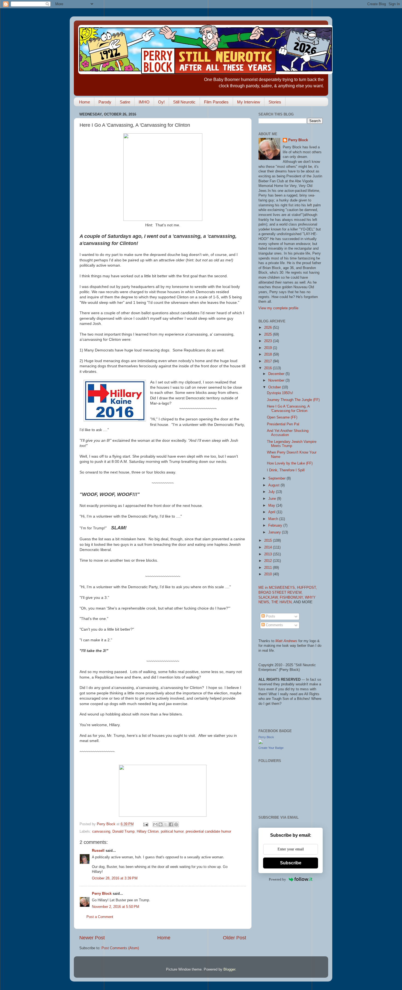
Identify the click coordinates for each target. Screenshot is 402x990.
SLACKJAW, (269, 597)
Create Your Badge (271, 747)
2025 (268, 334)
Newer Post (92, 937)
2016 (268, 368)
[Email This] (155, 824)
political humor (172, 831)
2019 (268, 348)
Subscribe (290, 863)
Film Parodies (216, 102)
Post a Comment (99, 917)
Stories (275, 102)
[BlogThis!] (160, 824)
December (277, 374)
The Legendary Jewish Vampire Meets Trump (291, 444)
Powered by (277, 879)
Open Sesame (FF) (282, 417)
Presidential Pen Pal (283, 424)
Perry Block (102, 894)
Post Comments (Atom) (120, 948)
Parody (104, 102)
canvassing (101, 831)
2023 (268, 341)
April (272, 512)
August (274, 485)
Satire (125, 102)
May (272, 505)
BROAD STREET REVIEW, (280, 592)
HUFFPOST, (307, 588)
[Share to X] (165, 824)
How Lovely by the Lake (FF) (290, 463)
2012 (268, 561)
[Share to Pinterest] (176, 824)
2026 (268, 328)
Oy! (161, 102)
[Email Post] (145, 824)
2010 (268, 574)
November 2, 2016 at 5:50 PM (115, 907)
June (272, 499)
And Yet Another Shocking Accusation (287, 433)
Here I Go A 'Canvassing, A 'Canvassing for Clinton (288, 408)
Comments (274, 625)
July (272, 492)
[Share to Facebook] (171, 824)
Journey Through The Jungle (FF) (293, 400)
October (275, 387)
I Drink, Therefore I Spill (286, 470)
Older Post (234, 937)
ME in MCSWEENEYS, (277, 588)
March (273, 519)
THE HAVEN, (282, 602)
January (275, 532)
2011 (268, 568)
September (277, 478)
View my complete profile (278, 308)
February (275, 525)
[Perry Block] (260, 743)
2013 (268, 554)
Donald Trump (123, 831)
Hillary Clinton (148, 831)
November (277, 380)
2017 (268, 361)
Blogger (229, 969)
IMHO (144, 102)
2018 (268, 354)
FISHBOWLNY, (292, 597)
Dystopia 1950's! (280, 393)
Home (84, 102)
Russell (98, 851)
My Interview (248, 102)
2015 (268, 540)
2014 (268, 547)
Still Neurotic (184, 102)
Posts (270, 616)
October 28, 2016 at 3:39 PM (115, 878)
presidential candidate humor (208, 831)
